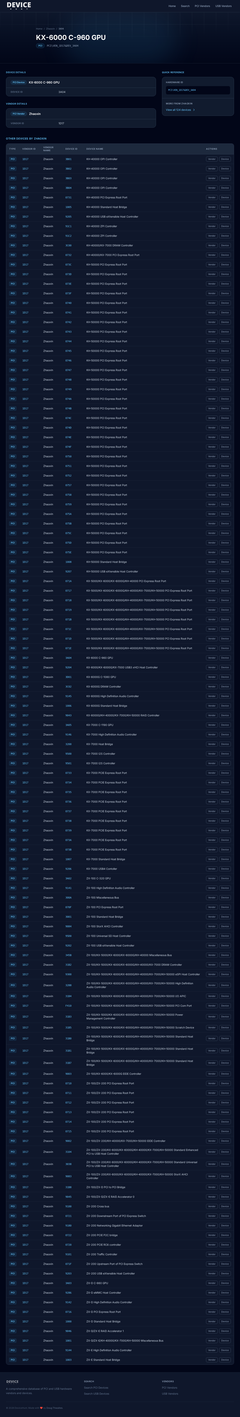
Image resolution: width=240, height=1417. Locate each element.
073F (68, 293)
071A (68, 581)
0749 (68, 389)
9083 (68, 1176)
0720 (68, 1244)
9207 (68, 571)
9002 (68, 1140)
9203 (68, 1273)
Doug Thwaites (54, 1407)
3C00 (68, 245)
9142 (68, 1302)
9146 (68, 734)
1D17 (25, 159)
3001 (68, 916)
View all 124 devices (178, 109)
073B (68, 849)
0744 (68, 341)
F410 (68, 1005)
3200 (68, 744)
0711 (68, 1092)
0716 (68, 1311)
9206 (68, 868)
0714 (68, 1121)
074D (68, 427)
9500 (68, 753)
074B (68, 408)
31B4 (68, 996)
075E (68, 552)
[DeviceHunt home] (19, 6)
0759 (68, 504)
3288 (68, 985)
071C (68, 629)
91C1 (68, 226)
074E (68, 437)
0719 (68, 609)
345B (68, 955)
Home (172, 6)
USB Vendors (223, 6)
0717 (68, 590)
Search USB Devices (96, 1393)
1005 (68, 207)
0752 (68, 475)
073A (68, 840)
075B (68, 523)
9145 (68, 696)
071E (68, 648)
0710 (68, 1083)
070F (68, 907)
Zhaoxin (50, 28)
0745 (68, 350)
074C (68, 418)
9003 (68, 1073)
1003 (68, 1359)
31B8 (68, 1187)
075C (68, 533)
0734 (68, 782)
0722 (68, 1235)
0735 (68, 792)
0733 (68, 772)
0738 (68, 820)
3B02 (68, 168)
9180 (68, 1225)
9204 (68, 667)
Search (185, 6)
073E (68, 283)
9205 (68, 216)
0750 (68, 456)
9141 (68, 888)
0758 (68, 494)
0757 (68, 485)
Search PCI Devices (96, 1387)
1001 (68, 1340)
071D (68, 638)
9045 (68, 1196)
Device (225, 159)
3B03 (68, 178)
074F (68, 446)
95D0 (68, 935)
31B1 (68, 1050)
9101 (68, 1254)
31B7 (68, 1062)
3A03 (68, 1283)
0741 (68, 312)
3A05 (68, 724)
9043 (68, 715)
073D (68, 274)
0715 (68, 1131)
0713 (68, 1112)
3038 (68, 1164)
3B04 (68, 187)
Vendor (212, 159)
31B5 (68, 1027)
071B (68, 619)
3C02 (68, 686)
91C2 (68, 235)
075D (68, 542)
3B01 (68, 159)
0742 (68, 322)
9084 (68, 926)
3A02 (68, 878)
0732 (68, 255)
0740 (68, 302)
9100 (68, 1206)
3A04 (68, 657)
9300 (68, 974)
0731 (68, 197)
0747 (68, 370)
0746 (68, 360)
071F (68, 1263)
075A (68, 513)
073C (68, 264)
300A (68, 897)
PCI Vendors (202, 6)
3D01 (68, 677)
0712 (68, 1102)
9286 (68, 1292)
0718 (68, 600)
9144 (68, 1350)
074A (68, 398)
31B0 (68, 1038)
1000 (68, 1321)
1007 (68, 859)
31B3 (68, 1016)
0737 (68, 811)
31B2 (68, 964)
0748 (68, 379)
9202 (68, 945)
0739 (68, 830)
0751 (68, 466)
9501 (68, 763)
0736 (68, 801)
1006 (68, 705)
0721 (68, 1215)
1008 (68, 561)
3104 (68, 1151)
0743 (68, 331)
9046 (68, 1331)
